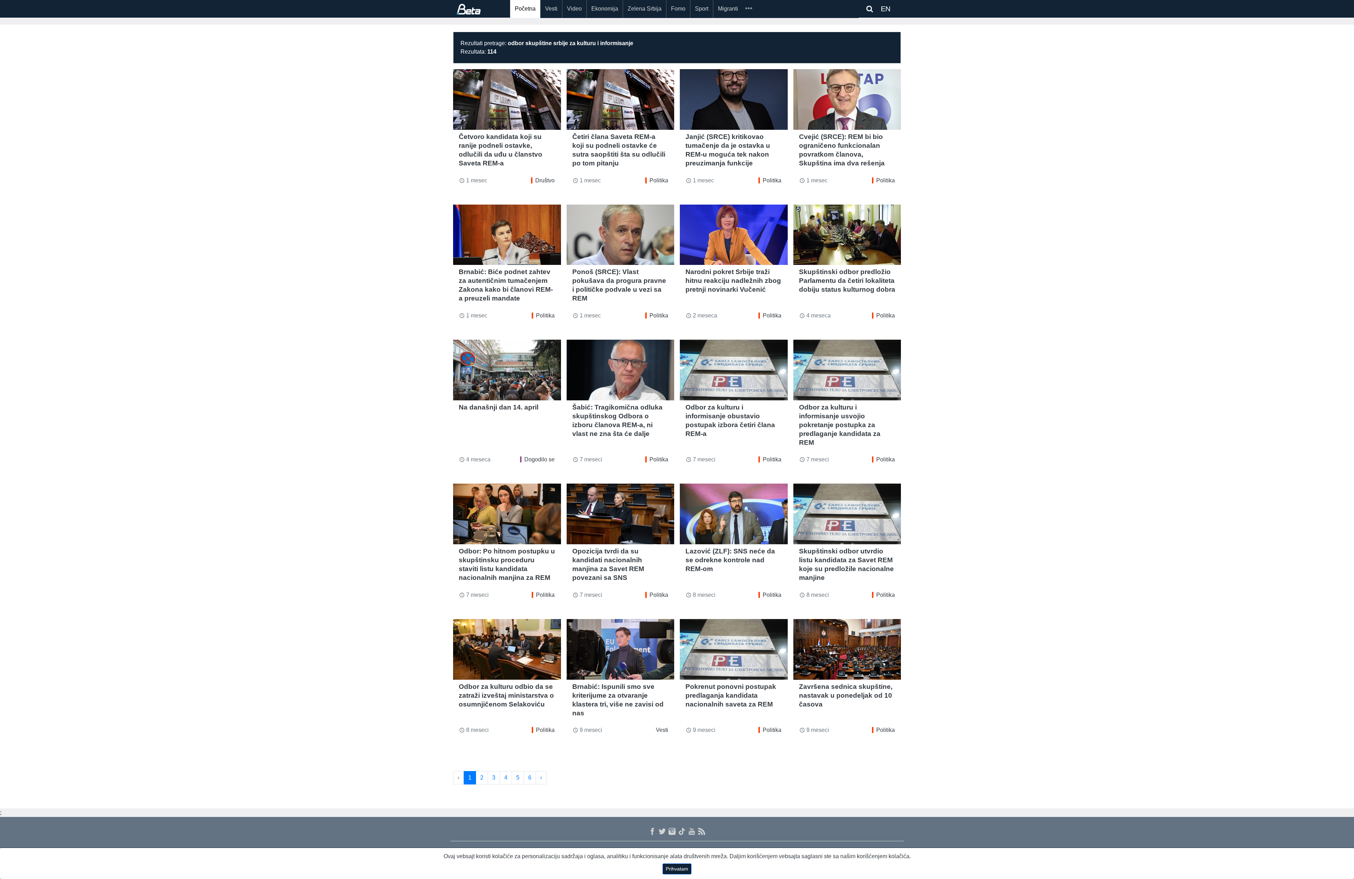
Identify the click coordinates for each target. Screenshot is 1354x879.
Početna (525, 9)
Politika (658, 180)
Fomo (678, 9)
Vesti (551, 9)
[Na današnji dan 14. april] (507, 370)
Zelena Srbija (644, 9)
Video (574, 9)
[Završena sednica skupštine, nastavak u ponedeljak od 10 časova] (847, 649)
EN (885, 9)
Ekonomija (604, 9)
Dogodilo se (539, 459)
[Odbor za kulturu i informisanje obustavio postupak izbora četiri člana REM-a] (734, 370)
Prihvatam (677, 869)
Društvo (545, 180)
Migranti (728, 9)
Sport (701, 9)
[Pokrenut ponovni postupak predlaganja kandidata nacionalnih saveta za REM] (734, 649)
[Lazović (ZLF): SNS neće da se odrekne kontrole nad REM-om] (734, 514)
